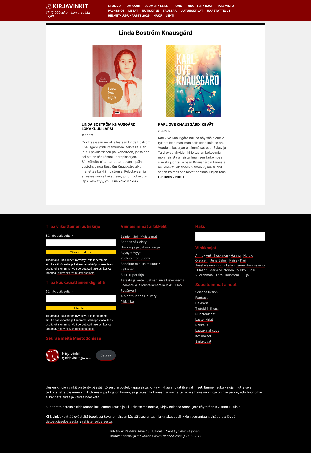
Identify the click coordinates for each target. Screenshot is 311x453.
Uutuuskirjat (192, 10)
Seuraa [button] (106, 355)
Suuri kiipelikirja (132, 275)
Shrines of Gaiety (134, 242)
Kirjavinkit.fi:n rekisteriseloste (75, 273)
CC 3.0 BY (192, 436)
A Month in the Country (139, 296)
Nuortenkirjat (200, 6)
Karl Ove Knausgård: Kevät (185, 124)
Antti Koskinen (217, 255)
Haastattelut (219, 10)
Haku (158, 15)
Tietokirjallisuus (206, 309)
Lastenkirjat (204, 319)
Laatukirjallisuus (207, 330)
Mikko (241, 270)
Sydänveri (128, 291)
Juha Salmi (218, 260)
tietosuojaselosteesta (62, 421)
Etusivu (114, 6)
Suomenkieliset (157, 6)
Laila (229, 265)
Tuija (245, 275)
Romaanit (133, 6)
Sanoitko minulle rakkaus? (140, 264)
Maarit (202, 270)
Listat (133, 10)
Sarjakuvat (203, 341)
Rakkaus (201, 325)
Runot (179, 6)
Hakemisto (225, 6)
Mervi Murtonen (221, 270)
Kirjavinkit (70, 6)
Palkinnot (116, 10)
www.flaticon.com (168, 436)
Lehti (170, 15)
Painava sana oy (137, 431)
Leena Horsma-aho (250, 265)
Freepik (126, 436)
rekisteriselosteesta (97, 421)
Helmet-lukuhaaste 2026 (129, 15)
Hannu (236, 255)
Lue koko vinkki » (125, 181)
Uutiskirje (150, 10)
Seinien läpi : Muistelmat (139, 236)
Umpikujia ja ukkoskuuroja (140, 247)
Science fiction (206, 292)
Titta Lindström (227, 275)
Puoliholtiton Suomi (135, 258)
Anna (199, 255)
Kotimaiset (203, 336)
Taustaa (170, 10)
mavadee (144, 436)
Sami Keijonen (189, 431)
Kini (220, 265)
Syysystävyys (131, 253)
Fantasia (201, 298)
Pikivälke (127, 302)
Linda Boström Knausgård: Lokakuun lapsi (109, 126)
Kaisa (233, 260)
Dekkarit (201, 303)
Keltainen (128, 269)
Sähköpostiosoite (59, 235)
